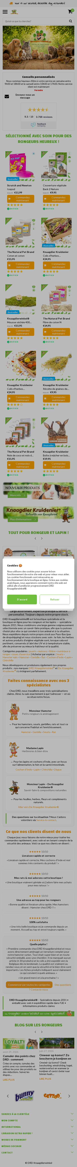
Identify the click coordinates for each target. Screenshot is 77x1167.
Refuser (54, 599)
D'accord (22, 599)
